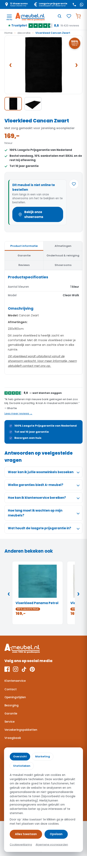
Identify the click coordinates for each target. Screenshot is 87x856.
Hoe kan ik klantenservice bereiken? (37, 498)
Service (9, 722)
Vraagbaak (12, 738)
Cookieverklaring (21, 844)
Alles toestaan (26, 834)
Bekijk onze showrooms (33, 214)
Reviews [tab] (24, 265)
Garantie (10, 714)
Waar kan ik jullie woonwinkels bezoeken (40, 472)
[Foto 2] (33, 103)
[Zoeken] (59, 16)
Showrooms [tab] (63, 265)
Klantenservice (15, 681)
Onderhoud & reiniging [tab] (63, 255)
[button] (43, 65)
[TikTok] (24, 669)
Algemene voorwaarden (52, 844)
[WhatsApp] (82, 4)
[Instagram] (15, 669)
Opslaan (56, 834)
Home (8, 33)
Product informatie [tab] (24, 246)
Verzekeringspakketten (20, 730)
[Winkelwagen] (78, 16)
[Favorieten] (68, 16)
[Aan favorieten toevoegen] (74, 184)
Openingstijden (15, 697)
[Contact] (74, 4)
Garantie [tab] (24, 255)
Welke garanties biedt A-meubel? (35, 485)
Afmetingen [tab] (63, 246)
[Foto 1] (13, 103)
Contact (10, 689)
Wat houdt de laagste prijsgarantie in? (39, 528)
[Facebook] (7, 669)
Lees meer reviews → (18, 413)
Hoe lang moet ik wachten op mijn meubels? (35, 512)
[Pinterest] (32, 669)
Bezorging (11, 705)
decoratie (24, 33)
